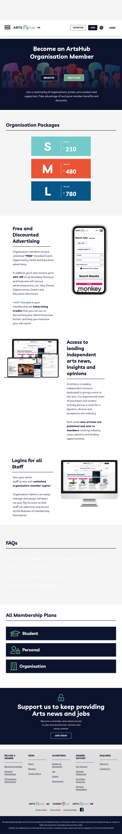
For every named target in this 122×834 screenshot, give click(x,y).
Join (92, 27)
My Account (81, 766)
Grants (55, 776)
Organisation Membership (10, 780)
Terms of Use (55, 810)
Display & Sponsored (57, 765)
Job (53, 771)
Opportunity (58, 781)
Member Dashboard (81, 773)
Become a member (13, 766)
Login (112, 27)
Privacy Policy (41, 810)
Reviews (32, 768)
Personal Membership (10, 773)
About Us (104, 764)
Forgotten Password (80, 780)
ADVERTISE (78, 27)
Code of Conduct (70, 810)
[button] (111, 559)
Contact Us (105, 768)
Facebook (82, 810)
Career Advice (34, 773)
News (30, 764)
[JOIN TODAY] (14, 735)
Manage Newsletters (81, 788)
